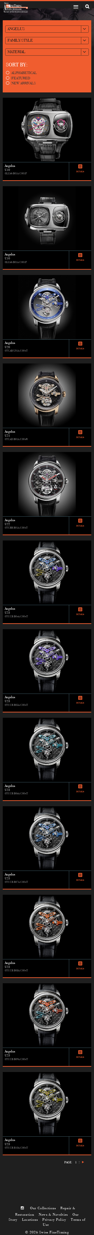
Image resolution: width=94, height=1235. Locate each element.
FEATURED (20, 78)
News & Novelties (53, 1215)
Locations (30, 1220)
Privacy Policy (54, 1220)
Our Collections (43, 1208)
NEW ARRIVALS (23, 83)
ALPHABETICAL (24, 73)
